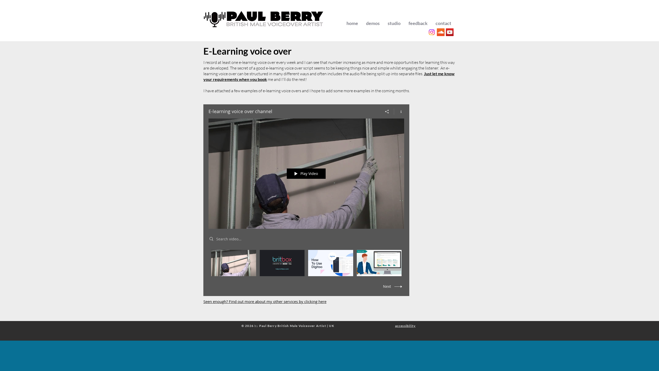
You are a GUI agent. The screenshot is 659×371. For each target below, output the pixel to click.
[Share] (387, 111)
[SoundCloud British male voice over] (441, 32)
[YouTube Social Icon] (450, 32)
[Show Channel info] (399, 111)
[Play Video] (233, 263)
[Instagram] (432, 32)
